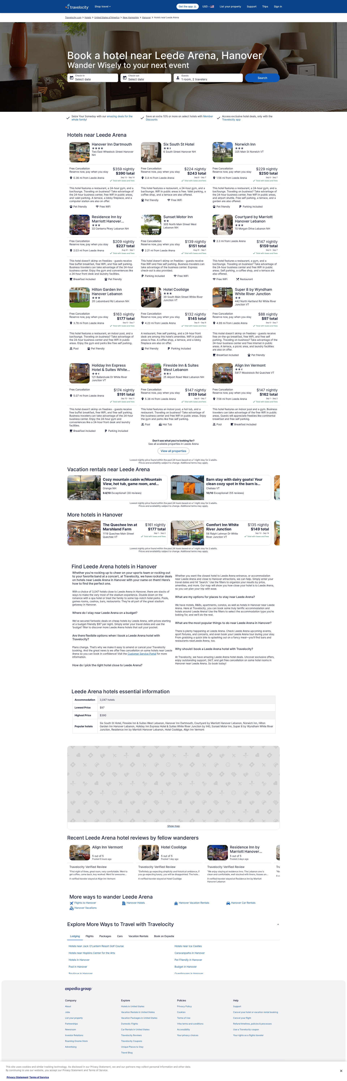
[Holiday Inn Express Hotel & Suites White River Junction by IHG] (102, 398)
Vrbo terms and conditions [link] (190, 1023)
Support (251, 6)
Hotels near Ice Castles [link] (188, 946)
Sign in (278, 6)
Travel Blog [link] (126, 1052)
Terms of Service (39, 1077)
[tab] (75, 936)
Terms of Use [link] (183, 1018)
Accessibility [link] (183, 1029)
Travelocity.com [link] (73, 17)
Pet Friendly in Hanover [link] (188, 959)
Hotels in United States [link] (132, 1006)
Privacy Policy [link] (184, 1006)
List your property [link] (74, 1018)
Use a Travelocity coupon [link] (246, 1029)
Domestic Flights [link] (129, 1023)
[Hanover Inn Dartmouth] (102, 175)
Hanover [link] (146, 17)
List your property (230, 6)
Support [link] (237, 1006)
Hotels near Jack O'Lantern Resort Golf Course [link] (96, 946)
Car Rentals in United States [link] (135, 1029)
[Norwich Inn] (245, 175)
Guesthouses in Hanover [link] (189, 973)
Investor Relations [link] (74, 1035)
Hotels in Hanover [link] (79, 959)
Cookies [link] (181, 1012)
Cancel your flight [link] (242, 1018)
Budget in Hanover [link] (186, 966)
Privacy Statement (17, 1077)
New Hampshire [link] (131, 17)
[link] (95, 903)
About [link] (68, 1006)
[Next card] (280, 487)
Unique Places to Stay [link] (132, 1046)
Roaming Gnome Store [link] (76, 1041)
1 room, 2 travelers (194, 79)
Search (262, 78)
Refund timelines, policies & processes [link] (252, 1023)
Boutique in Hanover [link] (81, 973)
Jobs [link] (67, 1012)
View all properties (173, 451)
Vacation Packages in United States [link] (139, 1018)
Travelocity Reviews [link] (131, 1035)
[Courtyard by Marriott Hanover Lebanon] (245, 248)
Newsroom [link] (70, 1029)
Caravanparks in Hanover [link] (190, 952)
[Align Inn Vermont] (245, 398)
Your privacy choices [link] (187, 1035)
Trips (265, 6)
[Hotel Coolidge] (173, 322)
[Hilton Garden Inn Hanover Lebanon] (102, 322)
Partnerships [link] (71, 1023)
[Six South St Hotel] (173, 175)
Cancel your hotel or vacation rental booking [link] (255, 1012)
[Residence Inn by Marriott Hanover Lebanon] (102, 248)
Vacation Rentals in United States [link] (138, 1012)
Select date (83, 79)
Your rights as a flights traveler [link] (248, 1035)
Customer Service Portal (142, 653)
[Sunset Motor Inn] (173, 248)
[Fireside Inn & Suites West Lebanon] (173, 398)
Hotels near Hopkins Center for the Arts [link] (92, 952)
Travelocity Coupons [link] (131, 1041)
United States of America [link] (106, 17)
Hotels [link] (88, 17)
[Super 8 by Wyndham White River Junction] (245, 322)
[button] (173, 924)
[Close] (341, 1071)
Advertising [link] (70, 1046)
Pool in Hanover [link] (78, 966)
